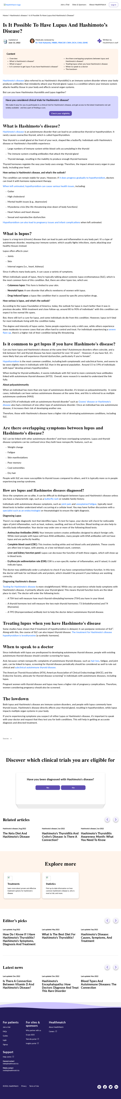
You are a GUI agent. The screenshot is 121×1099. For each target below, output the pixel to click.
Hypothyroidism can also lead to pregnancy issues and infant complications (41, 222)
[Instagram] (99, 1088)
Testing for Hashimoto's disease (19, 587)
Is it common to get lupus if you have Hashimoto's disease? (33, 67)
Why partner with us (33, 1030)
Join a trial (6, 1027)
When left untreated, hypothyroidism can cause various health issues (38, 186)
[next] (115, 819)
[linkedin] (116, 1088)
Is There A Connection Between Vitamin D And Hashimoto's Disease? (18, 984)
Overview (13, 59)
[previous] (107, 819)
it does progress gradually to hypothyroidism (82, 178)
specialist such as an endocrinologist (21, 511)
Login (5, 1040)
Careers (51, 1031)
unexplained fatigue (86, 504)
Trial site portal (31, 1039)
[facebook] (105, 1088)
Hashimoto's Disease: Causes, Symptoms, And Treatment (96, 938)
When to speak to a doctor (77, 67)
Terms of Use (34, 1086)
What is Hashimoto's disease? (21, 61)
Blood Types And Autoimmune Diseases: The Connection (98, 984)
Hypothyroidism (11, 361)
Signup (5, 1044)
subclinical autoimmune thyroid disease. (35, 667)
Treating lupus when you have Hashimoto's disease (87, 64)
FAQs (5, 1031)
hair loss (95, 661)
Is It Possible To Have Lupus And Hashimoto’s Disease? (51, 15)
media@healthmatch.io (11, 1070)
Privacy (23, 1086)
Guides (5, 1036)
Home (5, 15)
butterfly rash (51, 499)
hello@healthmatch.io (10, 1064)
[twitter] (110, 1088)
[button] (113, 4)
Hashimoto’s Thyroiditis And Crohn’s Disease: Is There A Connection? (60, 837)
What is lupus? (15, 64)
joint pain (66, 504)
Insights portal (31, 1043)
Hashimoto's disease (18, 15)
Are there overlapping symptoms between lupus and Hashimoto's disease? (87, 60)
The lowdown (71, 69)
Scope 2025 (30, 1035)
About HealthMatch (56, 1027)
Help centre (7, 1057)
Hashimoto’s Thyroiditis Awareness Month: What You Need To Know (97, 837)
